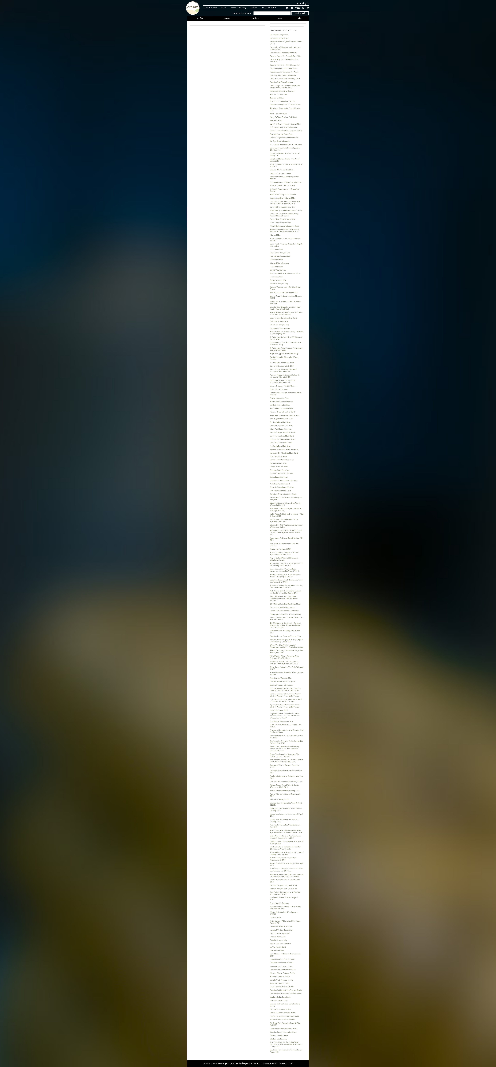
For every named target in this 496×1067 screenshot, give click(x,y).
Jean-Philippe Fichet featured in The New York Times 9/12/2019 (285, 893)
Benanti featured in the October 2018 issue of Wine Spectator (286, 842)
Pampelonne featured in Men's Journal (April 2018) (286, 815)
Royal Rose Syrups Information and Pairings (286, 210)
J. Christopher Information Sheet (282, 362)
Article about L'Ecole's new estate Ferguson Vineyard (286, 498)
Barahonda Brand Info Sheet (280, 422)
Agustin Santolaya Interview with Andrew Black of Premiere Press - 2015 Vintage (285, 705)
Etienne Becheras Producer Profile (282, 1019)
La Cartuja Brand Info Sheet (280, 446)
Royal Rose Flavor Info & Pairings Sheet (285, 78)
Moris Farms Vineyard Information (283, 194)
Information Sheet (276, 249)
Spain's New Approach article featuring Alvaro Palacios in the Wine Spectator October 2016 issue (284, 748)
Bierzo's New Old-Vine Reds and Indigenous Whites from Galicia (286, 526)
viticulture (255, 18)
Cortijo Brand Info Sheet (279, 466)
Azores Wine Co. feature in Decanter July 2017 (285, 795)
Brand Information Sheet (279, 710)
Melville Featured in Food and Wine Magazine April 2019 (283, 858)
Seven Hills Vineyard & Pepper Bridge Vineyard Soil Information (284, 214)
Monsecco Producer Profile (280, 983)
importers (227, 18)
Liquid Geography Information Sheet (283, 68)
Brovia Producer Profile (278, 1000)
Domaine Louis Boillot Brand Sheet (283, 52)
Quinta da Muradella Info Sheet (281, 425)
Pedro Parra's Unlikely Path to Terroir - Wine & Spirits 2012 (286, 515)
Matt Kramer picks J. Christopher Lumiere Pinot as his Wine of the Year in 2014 (285, 592)
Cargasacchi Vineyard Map (280, 328)
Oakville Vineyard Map (278, 940)
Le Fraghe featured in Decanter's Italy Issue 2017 (286, 771)
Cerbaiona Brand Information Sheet (283, 494)
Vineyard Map (275, 235)
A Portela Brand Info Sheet (280, 484)
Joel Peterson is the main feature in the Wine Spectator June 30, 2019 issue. (286, 869)
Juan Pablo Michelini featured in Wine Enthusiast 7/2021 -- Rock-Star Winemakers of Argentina (286, 1044)
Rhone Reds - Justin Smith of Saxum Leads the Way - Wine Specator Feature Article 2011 (286, 532)
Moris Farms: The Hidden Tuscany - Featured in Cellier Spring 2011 (286, 332)
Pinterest (308, 8)
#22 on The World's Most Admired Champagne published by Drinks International (287, 646)
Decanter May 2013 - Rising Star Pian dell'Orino (284, 60)
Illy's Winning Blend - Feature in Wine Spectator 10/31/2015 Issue (284, 657)
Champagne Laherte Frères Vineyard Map (285, 614)
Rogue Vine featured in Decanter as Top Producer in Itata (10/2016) (284, 755)
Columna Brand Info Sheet (279, 470)
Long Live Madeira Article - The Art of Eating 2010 (284, 154)
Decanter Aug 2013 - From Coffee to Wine (285, 56)
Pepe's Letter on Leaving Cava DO (282, 101)
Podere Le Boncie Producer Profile (283, 1012)
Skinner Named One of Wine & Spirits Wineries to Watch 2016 (284, 786)
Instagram (303, 8)
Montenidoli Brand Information (281, 401)
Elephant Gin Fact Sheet (279, 1035)
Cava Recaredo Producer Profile (281, 962)
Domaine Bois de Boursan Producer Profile (285, 993)
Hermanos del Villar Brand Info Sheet (284, 453)
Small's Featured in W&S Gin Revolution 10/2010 (285, 239)
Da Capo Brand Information (280, 141)
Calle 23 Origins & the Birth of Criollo (284, 1016)
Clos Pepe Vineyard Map (279, 321)
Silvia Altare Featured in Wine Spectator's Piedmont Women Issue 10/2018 (285, 837)
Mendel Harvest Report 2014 (280, 549)
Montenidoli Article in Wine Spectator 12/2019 (284, 913)
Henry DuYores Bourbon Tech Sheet (283, 117)
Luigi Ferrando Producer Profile (282, 986)
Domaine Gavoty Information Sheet (283, 1032)
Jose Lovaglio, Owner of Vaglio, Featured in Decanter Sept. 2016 (286, 742)
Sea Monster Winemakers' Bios (281, 721)
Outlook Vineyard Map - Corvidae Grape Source (285, 288)
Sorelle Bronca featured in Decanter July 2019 (285, 880)
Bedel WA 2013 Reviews (279, 389)
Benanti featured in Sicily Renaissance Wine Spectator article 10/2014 (286, 581)
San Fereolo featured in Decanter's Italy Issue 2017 (286, 777)
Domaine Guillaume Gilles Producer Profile (286, 990)
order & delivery (238, 7)
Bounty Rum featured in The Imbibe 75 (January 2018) (284, 820)
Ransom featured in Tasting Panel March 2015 (285, 631)
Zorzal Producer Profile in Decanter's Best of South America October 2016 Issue (286, 760)
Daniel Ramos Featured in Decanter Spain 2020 (285, 955)
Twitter (287, 8)
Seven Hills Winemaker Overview (282, 207)
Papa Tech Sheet (276, 120)
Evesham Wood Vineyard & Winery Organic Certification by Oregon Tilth (286, 640)
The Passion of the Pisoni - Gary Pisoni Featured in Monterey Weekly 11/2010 (284, 230)
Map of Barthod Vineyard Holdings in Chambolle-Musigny (284, 559)
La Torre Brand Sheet (278, 947)
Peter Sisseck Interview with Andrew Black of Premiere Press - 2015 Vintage (286, 700)
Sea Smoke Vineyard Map (279, 324)
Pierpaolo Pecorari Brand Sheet (281, 134)
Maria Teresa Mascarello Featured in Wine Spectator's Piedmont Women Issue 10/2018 (286, 831)
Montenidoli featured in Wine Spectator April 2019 (286, 864)
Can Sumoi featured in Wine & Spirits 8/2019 (284, 898)
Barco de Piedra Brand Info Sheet (282, 487)
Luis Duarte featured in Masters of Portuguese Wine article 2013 (282, 381)
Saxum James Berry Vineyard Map (282, 198)
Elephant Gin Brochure (278, 1039)
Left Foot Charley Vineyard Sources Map (285, 124)
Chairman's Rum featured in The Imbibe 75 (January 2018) (286, 809)
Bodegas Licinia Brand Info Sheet (282, 439)
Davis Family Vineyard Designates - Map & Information (286, 245)
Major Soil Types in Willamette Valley (284, 353)
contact (254, 7)
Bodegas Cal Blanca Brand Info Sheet (283, 480)
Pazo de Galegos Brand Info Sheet (282, 432)
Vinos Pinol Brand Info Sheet (281, 429)
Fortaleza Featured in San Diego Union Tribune (284, 177)
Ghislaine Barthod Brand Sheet (281, 926)
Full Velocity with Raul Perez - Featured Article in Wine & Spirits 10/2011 (285, 202)
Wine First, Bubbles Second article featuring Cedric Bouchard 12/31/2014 (286, 586)
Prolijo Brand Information (279, 903)
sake (299, 18)
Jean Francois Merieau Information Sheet (285, 273)
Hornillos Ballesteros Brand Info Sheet (284, 449)
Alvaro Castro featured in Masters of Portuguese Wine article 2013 (283, 370)
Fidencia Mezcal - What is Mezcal (282, 185)
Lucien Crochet (275, 917)
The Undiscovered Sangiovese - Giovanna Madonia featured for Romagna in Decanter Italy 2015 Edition (286, 625)
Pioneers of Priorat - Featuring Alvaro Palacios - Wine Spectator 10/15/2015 (284, 662)
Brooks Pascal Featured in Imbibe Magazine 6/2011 (286, 297)
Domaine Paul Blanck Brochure (281, 82)
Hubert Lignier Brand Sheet (280, 933)
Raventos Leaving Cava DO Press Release (285, 104)
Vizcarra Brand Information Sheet (282, 412)
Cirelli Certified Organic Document (283, 75)
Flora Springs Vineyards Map (281, 678)
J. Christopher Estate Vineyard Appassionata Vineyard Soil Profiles (286, 349)
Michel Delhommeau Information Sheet (284, 226)
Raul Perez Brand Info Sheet (280, 490)
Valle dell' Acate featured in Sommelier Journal (284, 190)
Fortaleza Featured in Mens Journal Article (285, 182)
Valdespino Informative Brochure (282, 91)
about (224, 7)
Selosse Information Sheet (279, 398)
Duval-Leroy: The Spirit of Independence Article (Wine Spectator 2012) (285, 86)
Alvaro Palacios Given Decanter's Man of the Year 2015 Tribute (286, 618)
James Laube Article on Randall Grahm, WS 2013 (286, 539)
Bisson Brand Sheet (277, 950)
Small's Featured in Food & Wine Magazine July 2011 (286, 165)
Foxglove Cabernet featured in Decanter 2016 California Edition (286, 731)
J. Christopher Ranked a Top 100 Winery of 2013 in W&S (286, 338)
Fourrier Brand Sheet (277, 936)
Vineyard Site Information (279, 263)
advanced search (241, 13)
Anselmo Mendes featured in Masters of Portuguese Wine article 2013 (284, 376)
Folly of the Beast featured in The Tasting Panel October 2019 (285, 907)
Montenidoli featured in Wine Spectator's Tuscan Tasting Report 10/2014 (285, 575)
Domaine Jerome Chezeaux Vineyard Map (285, 636)
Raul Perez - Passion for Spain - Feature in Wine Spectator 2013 (285, 509)
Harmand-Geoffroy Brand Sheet (281, 930)
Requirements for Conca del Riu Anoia (284, 72)
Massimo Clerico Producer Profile (282, 973)
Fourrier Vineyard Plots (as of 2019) (283, 888)
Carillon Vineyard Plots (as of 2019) (283, 885)
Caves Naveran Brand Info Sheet (282, 436)
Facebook (292, 8)
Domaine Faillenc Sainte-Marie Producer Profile (285, 1005)
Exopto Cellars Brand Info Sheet (282, 459)
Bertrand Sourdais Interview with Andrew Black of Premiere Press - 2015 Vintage (285, 689)
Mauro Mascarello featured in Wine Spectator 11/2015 (286, 673)
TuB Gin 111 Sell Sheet (278, 94)
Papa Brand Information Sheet (281, 442)
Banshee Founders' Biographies (281, 685)
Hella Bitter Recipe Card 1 (279, 34)
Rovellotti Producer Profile (280, 976)
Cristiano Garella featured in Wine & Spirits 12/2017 (286, 804)
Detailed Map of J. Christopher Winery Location (284, 358)
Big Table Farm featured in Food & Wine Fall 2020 (285, 1024)
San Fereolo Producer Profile (280, 997)
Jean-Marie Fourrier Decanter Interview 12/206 (284, 766)
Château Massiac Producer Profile (282, 959)
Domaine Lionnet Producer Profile (282, 969)
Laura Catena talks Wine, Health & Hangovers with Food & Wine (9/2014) (284, 570)
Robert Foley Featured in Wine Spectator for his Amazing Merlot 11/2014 (286, 564)
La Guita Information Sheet (280, 405)
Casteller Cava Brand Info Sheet (281, 473)
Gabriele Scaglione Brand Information (284, 137)
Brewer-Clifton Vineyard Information (283, 292)
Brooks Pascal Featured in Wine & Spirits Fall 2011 (285, 302)
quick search (300, 13)
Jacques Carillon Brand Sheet (280, 943)
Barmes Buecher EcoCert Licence (282, 607)
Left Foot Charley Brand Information (283, 127)
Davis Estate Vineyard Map (280, 252)
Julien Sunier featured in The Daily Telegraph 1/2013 (287, 668)
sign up (299, 3)
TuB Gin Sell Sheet (277, 98)
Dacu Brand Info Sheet (278, 463)
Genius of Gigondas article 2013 (282, 366)
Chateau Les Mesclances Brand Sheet (283, 1028)
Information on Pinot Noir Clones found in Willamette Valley (285, 343)
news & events (210, 7)
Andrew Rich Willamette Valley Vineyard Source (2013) (285, 48)
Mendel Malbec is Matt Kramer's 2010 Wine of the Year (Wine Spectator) (286, 313)
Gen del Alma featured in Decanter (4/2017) (286, 781)
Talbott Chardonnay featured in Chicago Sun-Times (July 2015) (286, 651)
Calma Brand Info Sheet (279, 477)
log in (306, 3)
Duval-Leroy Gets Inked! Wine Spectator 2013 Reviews (285, 149)
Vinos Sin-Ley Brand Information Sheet (284, 415)
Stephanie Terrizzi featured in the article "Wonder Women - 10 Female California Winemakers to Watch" (285, 715)
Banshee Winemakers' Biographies (282, 681)
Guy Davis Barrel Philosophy (280, 256)
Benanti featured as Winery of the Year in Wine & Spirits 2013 (285, 504)
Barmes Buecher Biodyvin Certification (284, 610)
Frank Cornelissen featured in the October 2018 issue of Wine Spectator (285, 848)
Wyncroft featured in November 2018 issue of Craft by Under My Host (287, 853)
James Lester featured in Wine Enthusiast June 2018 (285, 826)
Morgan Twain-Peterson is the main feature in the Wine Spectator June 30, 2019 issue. (287, 875)
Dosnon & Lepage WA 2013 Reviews (283, 386)
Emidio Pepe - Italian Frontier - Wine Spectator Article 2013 (284, 520)
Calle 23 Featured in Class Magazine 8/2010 (286, 130)
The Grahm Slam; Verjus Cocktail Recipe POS (285, 109)
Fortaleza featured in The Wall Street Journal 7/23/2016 (286, 736)
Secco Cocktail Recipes (278, 113)
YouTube (297, 8)
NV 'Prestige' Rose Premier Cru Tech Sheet (286, 144)
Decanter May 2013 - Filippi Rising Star (285, 65)
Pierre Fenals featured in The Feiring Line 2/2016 (285, 725)
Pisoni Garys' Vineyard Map (280, 222)
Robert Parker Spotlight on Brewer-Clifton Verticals (285, 393)
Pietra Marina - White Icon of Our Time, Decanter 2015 (285, 922)
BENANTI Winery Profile (279, 799)
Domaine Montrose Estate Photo (282, 170)
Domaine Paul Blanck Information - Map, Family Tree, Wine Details (285, 308)
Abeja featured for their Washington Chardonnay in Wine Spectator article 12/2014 (283, 598)
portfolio (200, 18)
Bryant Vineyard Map (278, 270)
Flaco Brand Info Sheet (278, 456)
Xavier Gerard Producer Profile (281, 966)
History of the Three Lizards (280, 173)
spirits (280, 18)
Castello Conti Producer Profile (281, 980)
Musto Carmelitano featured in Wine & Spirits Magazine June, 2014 (284, 553)
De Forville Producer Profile (280, 1009)
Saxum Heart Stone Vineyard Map (282, 219)
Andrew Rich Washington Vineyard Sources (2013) (286, 42)
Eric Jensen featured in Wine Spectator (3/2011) (284, 544)
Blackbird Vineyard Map (279, 283)
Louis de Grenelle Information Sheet (283, 318)
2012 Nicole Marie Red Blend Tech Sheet (285, 604)
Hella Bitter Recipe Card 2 (279, 38)
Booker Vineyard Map (278, 280)
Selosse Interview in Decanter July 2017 (284, 790)
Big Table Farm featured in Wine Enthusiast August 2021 (286, 1051)
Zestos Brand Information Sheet (281, 408)
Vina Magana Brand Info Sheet (281, 418)
